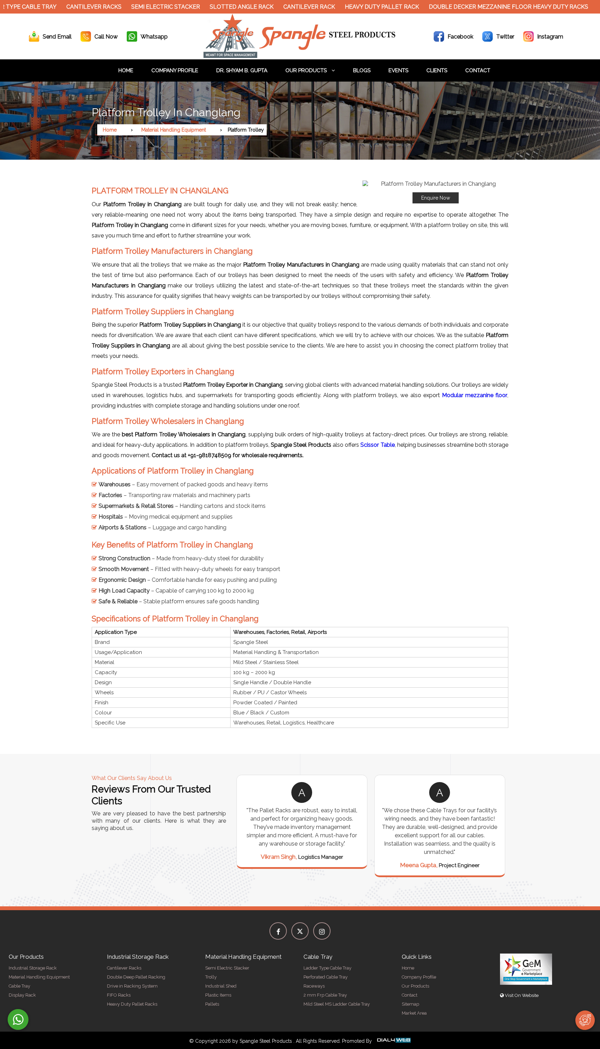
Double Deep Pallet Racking (136, 977)
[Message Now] (18, 1019)
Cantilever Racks (71, 6)
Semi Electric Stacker (142, 6)
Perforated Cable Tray (325, 977)
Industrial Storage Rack (33, 968)
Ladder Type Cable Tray (327, 968)
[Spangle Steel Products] (300, 56)
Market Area (414, 1013)
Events (398, 70)
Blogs (361, 70)
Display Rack (22, 995)
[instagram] (322, 931)
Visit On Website (521, 995)
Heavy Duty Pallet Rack (359, 6)
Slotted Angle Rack (219, 6)
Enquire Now (435, 198)
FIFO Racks (119, 995)
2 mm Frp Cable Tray (325, 995)
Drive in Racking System (132, 986)
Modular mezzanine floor (474, 395)
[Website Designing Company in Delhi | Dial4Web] (393, 1041)
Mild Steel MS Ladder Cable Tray (336, 1004)
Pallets (212, 1004)
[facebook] (278, 931)
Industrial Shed (220, 986)
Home (125, 70)
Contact (477, 70)
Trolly (211, 977)
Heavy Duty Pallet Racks (132, 1004)
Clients (436, 70)
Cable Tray (19, 986)
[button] (435, 192)
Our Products (306, 70)
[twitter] (300, 931)
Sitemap (410, 1004)
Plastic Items (218, 995)
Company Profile (174, 70)
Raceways (314, 986)
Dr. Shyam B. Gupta (241, 70)
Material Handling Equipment (173, 130)
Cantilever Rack (286, 6)
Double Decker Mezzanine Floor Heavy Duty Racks (485, 6)
